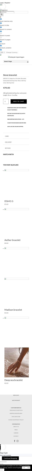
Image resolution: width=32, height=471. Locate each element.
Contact (16, 436)
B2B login (16, 395)
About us (16, 426)
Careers (16, 433)
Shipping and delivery (16, 413)
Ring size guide (16, 416)
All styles (17, 78)
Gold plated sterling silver (10, 80)
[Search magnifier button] (1, 14)
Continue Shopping (10, 458)
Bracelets (23, 78)
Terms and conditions (16, 410)
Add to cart (18, 101)
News (19, 80)
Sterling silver (10, 83)
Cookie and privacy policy (16, 419)
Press (16, 429)
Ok (24, 467)
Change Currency (11, 52)
